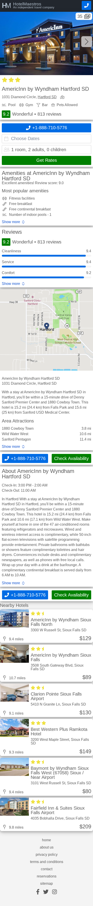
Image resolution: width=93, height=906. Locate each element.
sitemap (46, 883)
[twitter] (46, 892)
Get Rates (46, 160)
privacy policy (47, 854)
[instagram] (54, 892)
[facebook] (38, 892)
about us (46, 847)
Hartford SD (47, 97)
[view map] (63, 97)
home (46, 840)
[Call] (86, 5)
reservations (46, 876)
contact (46, 869)
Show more (11, 222)
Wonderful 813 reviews (32, 114)
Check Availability (71, 458)
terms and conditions (46, 862)
